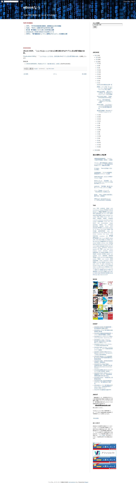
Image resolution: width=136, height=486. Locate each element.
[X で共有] (29, 69)
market (98, 243)
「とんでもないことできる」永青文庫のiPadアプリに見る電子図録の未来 (58, 56)
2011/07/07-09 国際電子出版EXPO (102, 389)
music (109, 244)
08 (98, 142)
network (94, 246)
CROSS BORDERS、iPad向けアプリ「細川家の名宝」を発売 (43, 63)
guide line (110, 231)
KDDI (100, 239)
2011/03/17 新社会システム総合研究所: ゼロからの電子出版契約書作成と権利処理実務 (103, 358)
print (108, 249)
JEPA (94, 239)
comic (105, 218)
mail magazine (109, 241)
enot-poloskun (71, 482)
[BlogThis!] (27, 69)
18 (98, 121)
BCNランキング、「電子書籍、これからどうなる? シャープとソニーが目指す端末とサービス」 (103, 182)
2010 (96, 150)
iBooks (105, 232)
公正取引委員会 (101, 271)
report (52, 68)
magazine (103, 241)
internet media (109, 234)
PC (98, 249)
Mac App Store (96, 241)
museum (106, 244)
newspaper (102, 246)
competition (95, 220)
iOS (107, 236)
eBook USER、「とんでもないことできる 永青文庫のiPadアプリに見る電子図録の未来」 (104, 106)
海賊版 (101, 269)
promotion (105, 250)
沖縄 (98, 269)
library (108, 239)
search (99, 255)
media (107, 243)
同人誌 (95, 274)
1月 (97, 61)
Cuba (112, 221)
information (99, 234)
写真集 (95, 273)
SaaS (112, 254)
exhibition (110, 227)
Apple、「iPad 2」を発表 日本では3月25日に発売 (39, 28)
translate (108, 262)
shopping (98, 257)
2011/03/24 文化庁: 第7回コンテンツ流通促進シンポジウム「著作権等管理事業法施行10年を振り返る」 (103, 374)
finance (98, 229)
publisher (95, 252)
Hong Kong (100, 232)
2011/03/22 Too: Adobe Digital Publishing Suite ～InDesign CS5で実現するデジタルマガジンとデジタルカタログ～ (103, 366)
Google (94, 231)
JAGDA (111, 238)
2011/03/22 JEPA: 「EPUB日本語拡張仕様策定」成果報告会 (103, 361)
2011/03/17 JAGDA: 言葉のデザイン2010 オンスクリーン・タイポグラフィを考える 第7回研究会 (103, 353)
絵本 (105, 269)
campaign (108, 215)
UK (112, 263)
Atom (105, 213)
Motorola (102, 244)
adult (112, 208)
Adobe (107, 208)
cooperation (100, 221)
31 (98, 63)
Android (106, 210)
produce (95, 250)
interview (95, 236)
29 (98, 67)
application (98, 213)
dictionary (110, 224)
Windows (107, 266)
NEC (112, 244)
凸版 (98, 274)
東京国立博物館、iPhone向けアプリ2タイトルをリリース (104, 111)
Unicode (95, 265)
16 (98, 125)
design (111, 223)
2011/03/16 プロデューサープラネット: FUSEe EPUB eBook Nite (103, 345)
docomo (101, 226)
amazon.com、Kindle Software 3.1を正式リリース (40, 32)
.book (94, 208)
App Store (103, 212)
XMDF (111, 266)
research (99, 254)
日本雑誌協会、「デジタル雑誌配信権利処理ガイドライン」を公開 (103, 173)
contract (95, 221)
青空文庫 (103, 273)
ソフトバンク (107, 268)
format (104, 229)
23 (98, 80)
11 (98, 136)
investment (102, 236)
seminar (105, 255)
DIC (105, 224)
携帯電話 (95, 271)
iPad (50, 68)
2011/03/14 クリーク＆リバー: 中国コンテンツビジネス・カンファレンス (103, 337)
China (101, 216)
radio (100, 252)
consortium (106, 220)
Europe (103, 227)
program (100, 250)
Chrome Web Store (108, 216)
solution (94, 259)
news (97, 246)
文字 (107, 274)
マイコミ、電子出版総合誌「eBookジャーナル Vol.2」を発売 (104, 101)
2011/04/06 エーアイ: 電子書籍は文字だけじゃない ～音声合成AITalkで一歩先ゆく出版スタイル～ (103, 386)
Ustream (111, 265)
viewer (94, 266)
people (105, 249)
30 (98, 65)
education (95, 227)
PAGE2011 (104, 247)
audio (108, 213)
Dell (98, 223)
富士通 (104, 274)
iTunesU (103, 238)
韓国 (109, 269)
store (111, 259)
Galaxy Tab (110, 229)
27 (98, 72)
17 (98, 123)
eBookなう (32, 7)
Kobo (106, 239)
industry (94, 234)
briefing (103, 215)
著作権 (107, 273)
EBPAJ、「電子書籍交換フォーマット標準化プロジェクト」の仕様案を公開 (46, 34)
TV (100, 263)
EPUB (100, 227)
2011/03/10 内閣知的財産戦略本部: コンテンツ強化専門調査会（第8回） (103, 334)
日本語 (101, 274)
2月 (97, 59)
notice (110, 246)
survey (100, 260)
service (111, 255)
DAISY (94, 223)
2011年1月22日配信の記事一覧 (104, 84)
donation (107, 226)
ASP (102, 213)
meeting (111, 243)
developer (95, 224)
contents (111, 220)
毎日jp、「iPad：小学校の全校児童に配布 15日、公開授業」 (103, 195)
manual (94, 243)
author (111, 213)
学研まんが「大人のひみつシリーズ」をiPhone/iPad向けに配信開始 (102, 199)
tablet (94, 262)
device (101, 224)
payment (95, 249)
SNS (104, 257)
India (112, 232)
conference (100, 220)
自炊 (105, 271)
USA (102, 265)
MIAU (94, 244)
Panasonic (110, 247)
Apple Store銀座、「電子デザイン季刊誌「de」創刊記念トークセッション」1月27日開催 (105, 93)
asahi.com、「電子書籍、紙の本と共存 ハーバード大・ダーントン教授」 (103, 187)
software (111, 257)
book (100, 215)
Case (112, 215)
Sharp (94, 257)
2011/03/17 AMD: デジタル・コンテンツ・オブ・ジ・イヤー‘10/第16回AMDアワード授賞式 (103, 349)
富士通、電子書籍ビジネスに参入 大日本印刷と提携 (40, 30)
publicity (111, 250)
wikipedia (103, 266)
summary (95, 260)
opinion (99, 247)
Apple (108, 212)
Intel (104, 234)
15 (98, 127)
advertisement (96, 210)
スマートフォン (101, 268)
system (111, 260)
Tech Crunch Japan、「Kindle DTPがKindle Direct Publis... (104, 97)
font (102, 229)
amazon (102, 210)
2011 (96, 55)
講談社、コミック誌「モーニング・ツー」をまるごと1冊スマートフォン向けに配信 (104, 88)
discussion (95, 226)
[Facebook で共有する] (31, 69)
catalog (94, 216)
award (94, 215)
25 (98, 76)
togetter (103, 262)
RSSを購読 (96, 418)
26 (98, 74)
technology (99, 262)
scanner (95, 255)
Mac (112, 239)
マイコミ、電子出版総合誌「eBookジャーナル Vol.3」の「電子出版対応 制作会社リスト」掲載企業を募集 (103, 164)
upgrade (98, 265)
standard (107, 259)
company (110, 218)
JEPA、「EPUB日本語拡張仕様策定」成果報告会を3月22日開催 (43, 26)
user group (106, 265)
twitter (103, 263)
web (100, 266)
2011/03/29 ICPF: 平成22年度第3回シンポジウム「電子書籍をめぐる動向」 (103, 382)
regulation (111, 252)
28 (98, 70)
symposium (106, 260)
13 (98, 131)
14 (98, 129)
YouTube (94, 268)
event (106, 227)
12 (98, 134)
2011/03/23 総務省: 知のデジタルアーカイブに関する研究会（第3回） (103, 370)
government (101, 231)
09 (98, 140)
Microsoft (98, 244)
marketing (103, 243)
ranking (102, 252)
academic (102, 208)
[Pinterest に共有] (32, 69)
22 (98, 82)
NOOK (106, 246)
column (99, 218)
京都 (112, 269)
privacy (111, 249)
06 (98, 146)
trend (97, 263)
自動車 (108, 271)
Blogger (86, 482)
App (97, 212)
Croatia (105, 221)
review (104, 254)
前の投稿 (84, 74)
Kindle (103, 239)
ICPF (109, 232)
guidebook (95, 232)
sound (103, 259)
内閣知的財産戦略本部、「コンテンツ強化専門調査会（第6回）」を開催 (103, 159)
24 (98, 78)
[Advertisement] (55, 41)
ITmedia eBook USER (29, 56)
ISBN (100, 238)
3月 (97, 57)
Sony (99, 259)
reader (106, 252)
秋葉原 (99, 273)
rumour (108, 254)
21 (98, 114)
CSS (109, 221)
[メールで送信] (25, 69)
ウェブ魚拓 (102, 435)
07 (98, 144)
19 (98, 119)
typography (108, 263)
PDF (101, 249)
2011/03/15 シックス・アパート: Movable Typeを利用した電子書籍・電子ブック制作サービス (103, 341)
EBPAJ (111, 226)
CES (98, 216)
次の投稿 (26, 74)
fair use (94, 229)
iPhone (95, 238)
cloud (94, 218)
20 (98, 116)
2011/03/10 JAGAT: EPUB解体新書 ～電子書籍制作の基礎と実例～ (103, 327)
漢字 (107, 269)
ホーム (55, 74)
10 (98, 138)
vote (97, 266)
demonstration (104, 223)
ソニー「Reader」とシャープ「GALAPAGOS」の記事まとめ (102, 191)
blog (97, 215)
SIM (102, 257)
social (106, 257)
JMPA (97, 239)
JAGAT (107, 238)
